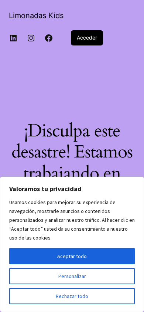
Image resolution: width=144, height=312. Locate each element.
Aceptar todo (72, 256)
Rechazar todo (72, 296)
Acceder (87, 37)
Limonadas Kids (36, 15)
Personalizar (72, 276)
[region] (72, 244)
